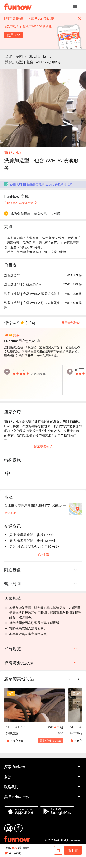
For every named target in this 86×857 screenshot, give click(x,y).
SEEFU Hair (38, 56)
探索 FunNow (14, 766)
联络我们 (11, 786)
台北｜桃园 (14, 56)
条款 (7, 776)
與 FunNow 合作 (16, 796)
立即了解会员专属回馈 (18, 203)
